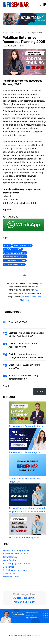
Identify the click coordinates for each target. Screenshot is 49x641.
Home (5, 33)
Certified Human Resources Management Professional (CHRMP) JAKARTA (26, 357)
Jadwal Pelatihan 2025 (15, 260)
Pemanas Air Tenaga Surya (16, 550)
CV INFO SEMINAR (24, 598)
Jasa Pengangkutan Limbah (16, 563)
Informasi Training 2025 (15, 257)
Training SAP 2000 (17, 322)
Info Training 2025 (13, 249)
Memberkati (8, 566)
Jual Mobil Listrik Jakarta (15, 553)
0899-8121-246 (24, 601)
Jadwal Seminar (10, 557)
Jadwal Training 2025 (14, 264)
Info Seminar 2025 (23, 245)
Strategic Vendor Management (24, 537)
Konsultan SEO (10, 573)
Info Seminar (19, 635)
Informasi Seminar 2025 (15, 253)
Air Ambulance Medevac (15, 570)
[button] (39, 4)
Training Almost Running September (26, 426)
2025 (7, 245)
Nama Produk (9, 560)
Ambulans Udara (11, 576)
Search (6, 386)
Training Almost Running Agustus (25, 452)
